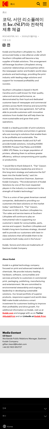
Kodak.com (8, 313)
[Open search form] (37, 4)
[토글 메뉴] (44, 4)
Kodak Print (40, 316)
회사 (12, 3)
